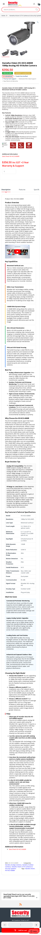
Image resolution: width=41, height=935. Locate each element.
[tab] (5, 190)
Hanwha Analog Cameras (13, 865)
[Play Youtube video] (17, 251)
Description (5, 190)
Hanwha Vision (30, 868)
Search (36, 9)
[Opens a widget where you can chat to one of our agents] (33, 931)
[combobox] (18, 9)
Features (22, 190)
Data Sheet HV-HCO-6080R (10, 156)
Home (3, 16)
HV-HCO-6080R (10, 870)
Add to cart (22, 930)
